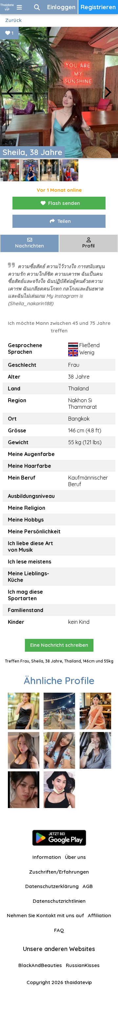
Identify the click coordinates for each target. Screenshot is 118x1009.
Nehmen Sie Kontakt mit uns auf (45, 915)
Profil (88, 246)
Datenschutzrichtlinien (59, 901)
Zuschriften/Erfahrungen (59, 872)
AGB (88, 886)
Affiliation (99, 915)
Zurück (13, 20)
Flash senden (64, 203)
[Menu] (19, 7)
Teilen (64, 221)
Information (46, 857)
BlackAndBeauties (40, 965)
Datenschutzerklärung (52, 886)
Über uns (75, 857)
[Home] (7, 7)
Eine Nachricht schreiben (59, 645)
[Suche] (37, 7)
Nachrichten (29, 246)
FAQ (59, 930)
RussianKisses (83, 965)
